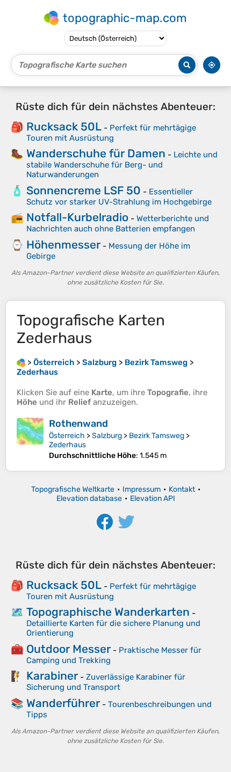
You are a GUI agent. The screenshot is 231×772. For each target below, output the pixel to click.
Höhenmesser (63, 244)
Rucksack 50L (64, 126)
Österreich (67, 435)
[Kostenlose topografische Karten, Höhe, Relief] (21, 362)
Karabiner (52, 675)
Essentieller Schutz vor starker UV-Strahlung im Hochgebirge (119, 197)
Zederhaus (67, 444)
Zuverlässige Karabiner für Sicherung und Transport (105, 682)
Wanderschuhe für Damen (95, 153)
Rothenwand (78, 423)
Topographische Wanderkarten (108, 611)
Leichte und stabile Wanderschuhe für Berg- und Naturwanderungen (122, 164)
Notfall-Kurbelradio (77, 217)
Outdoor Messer (68, 649)
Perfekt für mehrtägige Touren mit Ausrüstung (111, 133)
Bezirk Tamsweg (156, 435)
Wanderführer (63, 703)
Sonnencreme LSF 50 (83, 190)
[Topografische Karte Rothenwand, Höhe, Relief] (30, 439)
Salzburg (107, 435)
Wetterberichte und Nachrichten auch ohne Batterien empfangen (117, 224)
